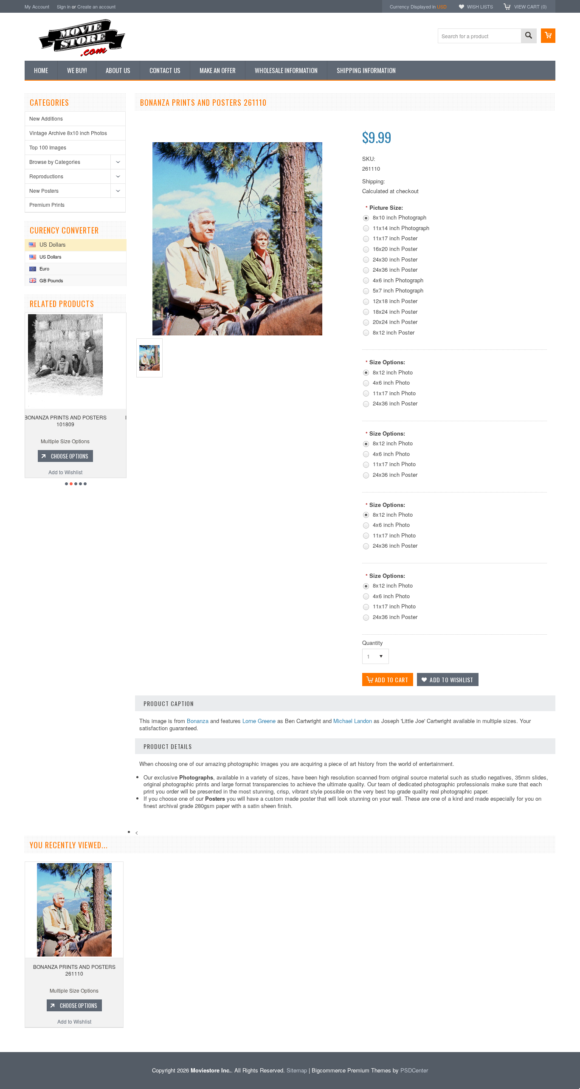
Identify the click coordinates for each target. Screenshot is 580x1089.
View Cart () (530, 6)
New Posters (44, 190)
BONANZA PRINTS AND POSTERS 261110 (74, 970)
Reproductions (46, 176)
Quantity (372, 643)
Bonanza (197, 721)
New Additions (46, 118)
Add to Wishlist (78, 472)
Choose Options (82, 456)
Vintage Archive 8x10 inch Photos (68, 132)
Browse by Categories (54, 161)
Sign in (63, 6)
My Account (37, 6)
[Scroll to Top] (1, 1040)
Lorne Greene (259, 721)
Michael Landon (352, 721)
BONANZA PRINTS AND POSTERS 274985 (78, 421)
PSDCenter (414, 1070)
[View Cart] (548, 35)
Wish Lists (480, 6)
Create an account (96, 6)
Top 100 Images (47, 147)
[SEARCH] (528, 36)
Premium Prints (47, 204)
